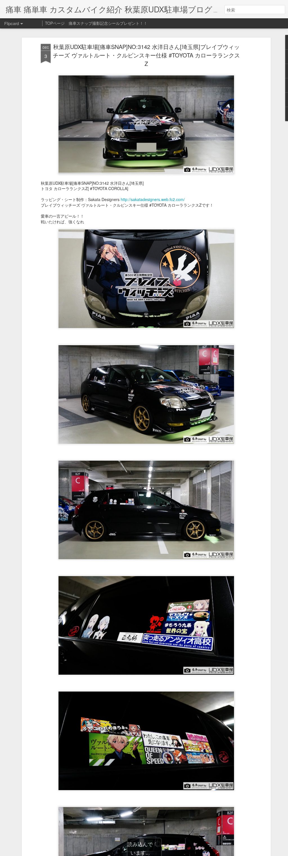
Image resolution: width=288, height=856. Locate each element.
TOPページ (55, 23)
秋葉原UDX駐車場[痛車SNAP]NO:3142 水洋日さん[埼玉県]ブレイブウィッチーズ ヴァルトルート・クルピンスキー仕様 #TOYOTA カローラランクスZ (146, 55)
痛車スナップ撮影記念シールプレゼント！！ (108, 23)
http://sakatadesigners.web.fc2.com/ (153, 199)
